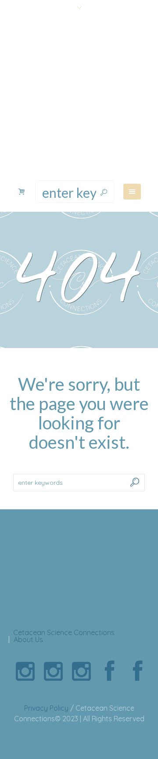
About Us (28, 639)
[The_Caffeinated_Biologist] (81, 672)
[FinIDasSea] (53, 672)
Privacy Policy (46, 708)
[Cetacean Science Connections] (79, 98)
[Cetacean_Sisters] (25, 672)
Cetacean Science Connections (64, 632)
